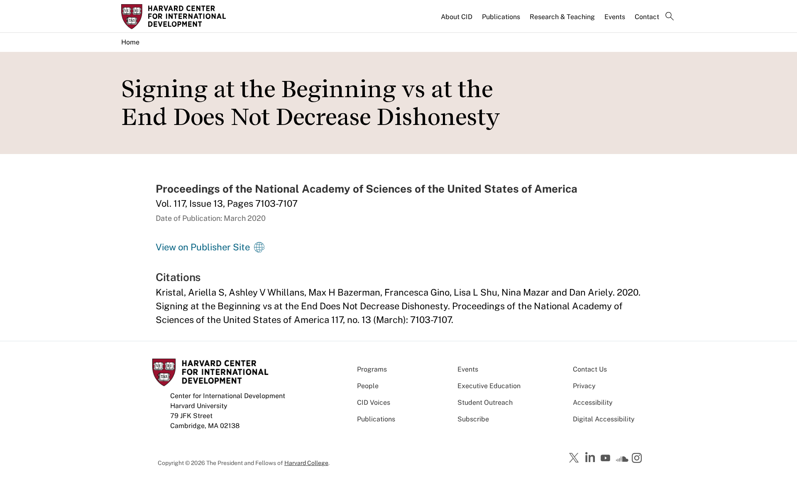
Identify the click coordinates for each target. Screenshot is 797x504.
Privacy (584, 386)
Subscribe (473, 419)
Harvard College (306, 463)
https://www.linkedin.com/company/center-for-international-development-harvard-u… (591, 457)
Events (614, 17)
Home (130, 42)
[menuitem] (457, 20)
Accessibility (593, 402)
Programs (372, 369)
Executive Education (489, 386)
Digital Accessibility (604, 419)
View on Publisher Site (203, 247)
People (368, 386)
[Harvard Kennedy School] (186, 16)
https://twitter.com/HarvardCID (575, 458)
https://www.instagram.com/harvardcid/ (638, 459)
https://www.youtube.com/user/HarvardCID (606, 458)
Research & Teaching (562, 17)
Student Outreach (485, 402)
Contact (647, 17)
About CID (456, 17)
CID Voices (373, 402)
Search (669, 17)
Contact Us (590, 369)
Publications (501, 17)
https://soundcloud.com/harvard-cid (622, 461)
